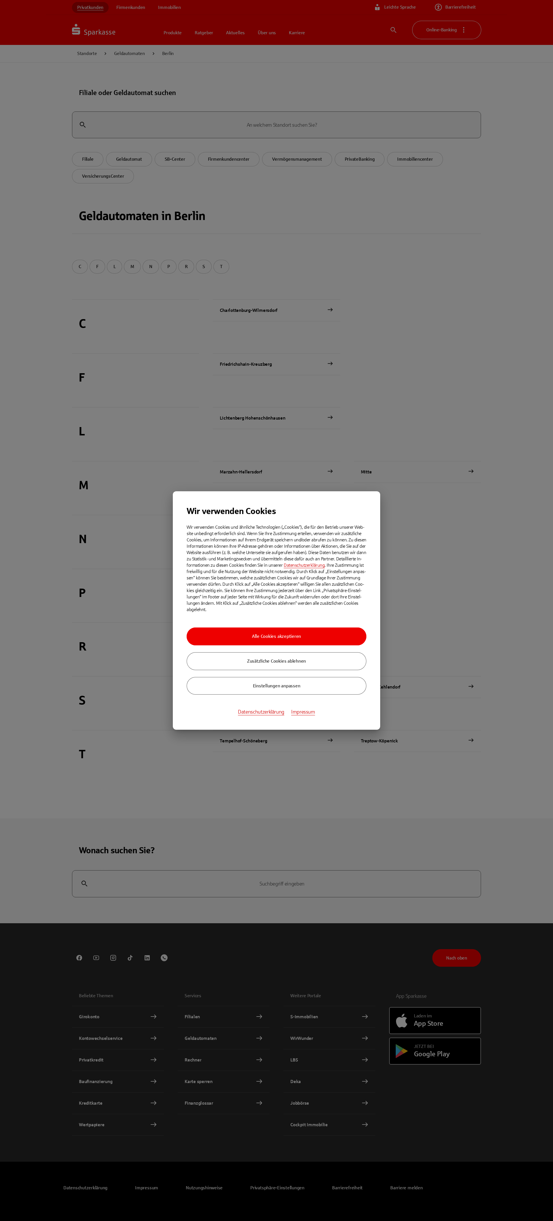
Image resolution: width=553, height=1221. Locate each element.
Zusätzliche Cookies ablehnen (276, 661)
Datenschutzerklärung (304, 565)
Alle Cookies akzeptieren (276, 636)
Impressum (303, 712)
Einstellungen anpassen (276, 685)
